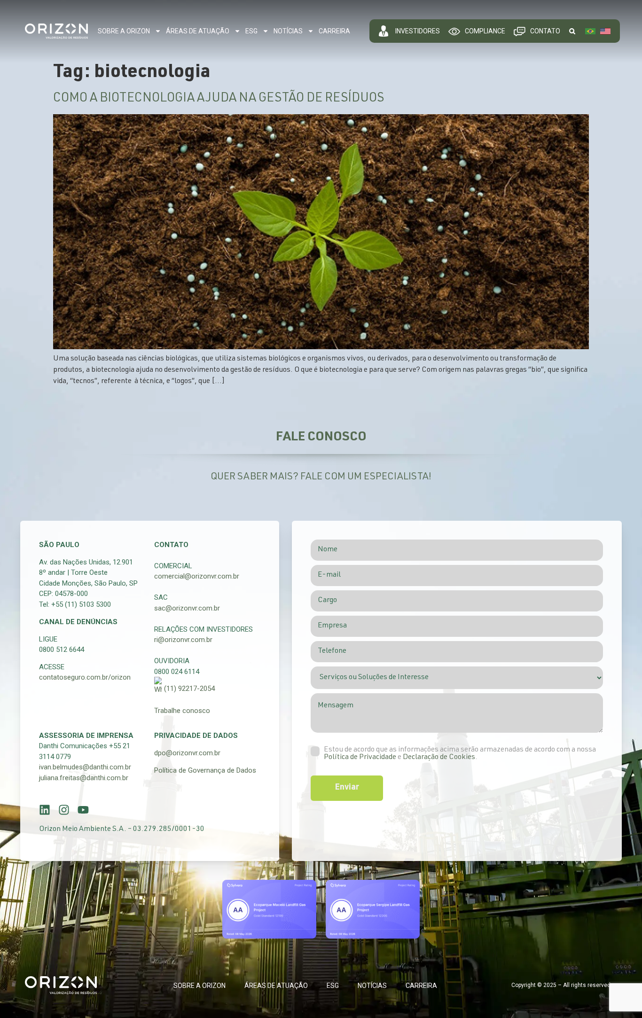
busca (572, 31)
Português (590, 31)
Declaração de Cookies (439, 757)
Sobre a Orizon (124, 31)
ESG (251, 31)
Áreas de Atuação (197, 31)
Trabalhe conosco (182, 710)
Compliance (485, 31)
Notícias (288, 31)
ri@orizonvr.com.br (183, 639)
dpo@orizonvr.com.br (187, 753)
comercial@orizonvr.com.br (196, 576)
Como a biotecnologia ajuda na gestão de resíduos (218, 99)
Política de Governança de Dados (205, 770)
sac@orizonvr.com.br (187, 608)
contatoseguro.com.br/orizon (85, 677)
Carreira (334, 31)
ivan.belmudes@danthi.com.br (85, 767)
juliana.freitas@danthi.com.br (83, 778)
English (605, 31)
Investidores (417, 31)
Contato (545, 31)
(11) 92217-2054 (189, 688)
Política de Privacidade (360, 757)
